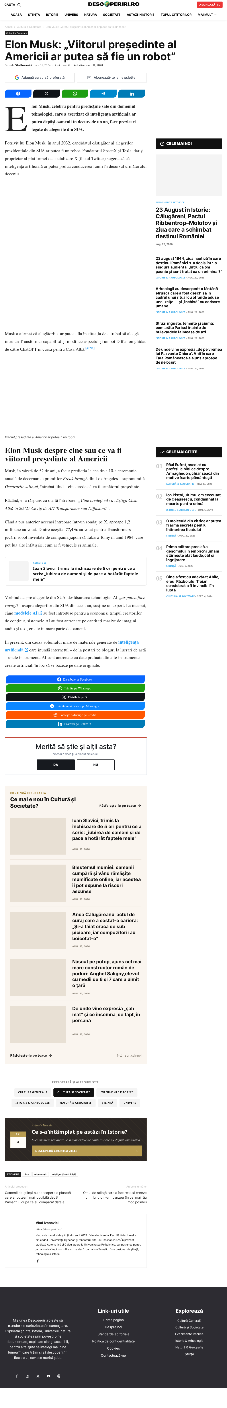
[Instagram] (27, 1376)
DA (55, 765)
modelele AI (25, 613)
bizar (26, 1174)
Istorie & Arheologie (33, 1103)
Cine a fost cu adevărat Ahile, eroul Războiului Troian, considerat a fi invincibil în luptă (192, 583)
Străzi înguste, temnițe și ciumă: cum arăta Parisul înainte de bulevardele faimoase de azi (185, 327)
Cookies (113, 1348)
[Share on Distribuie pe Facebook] (18, 94)
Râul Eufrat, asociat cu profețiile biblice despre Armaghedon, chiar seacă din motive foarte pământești (192, 471)
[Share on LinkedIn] (131, 94)
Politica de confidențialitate (113, 1341)
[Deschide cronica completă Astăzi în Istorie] (76, 1139)
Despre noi (113, 1327)
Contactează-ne (113, 1355)
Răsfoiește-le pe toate (117, 805)
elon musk (40, 1174)
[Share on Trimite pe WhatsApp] (75, 94)
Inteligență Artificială (64, 1174)
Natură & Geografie (76, 1103)
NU (95, 765)
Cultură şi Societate (29, 26)
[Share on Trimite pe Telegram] (103, 94)
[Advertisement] (113, 1398)
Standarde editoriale (113, 1334)
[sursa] (90, 347)
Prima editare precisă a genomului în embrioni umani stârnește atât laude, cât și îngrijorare (192, 553)
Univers (129, 1103)
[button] (13, 4)
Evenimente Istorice (116, 1092)
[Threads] (59, 1376)
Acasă (9, 26)
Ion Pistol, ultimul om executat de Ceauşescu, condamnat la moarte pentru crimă (193, 499)
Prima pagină (113, 1320)
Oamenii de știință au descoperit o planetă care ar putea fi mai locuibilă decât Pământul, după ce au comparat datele (38, 1197)
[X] (38, 1376)
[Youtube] (48, 1376)
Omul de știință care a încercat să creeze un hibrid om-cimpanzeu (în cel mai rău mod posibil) (115, 1197)
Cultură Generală (32, 1092)
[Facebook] (39, 1261)
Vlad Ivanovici (23, 65)
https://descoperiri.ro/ (48, 1229)
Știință (107, 1103)
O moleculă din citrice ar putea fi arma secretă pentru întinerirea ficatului (193, 525)
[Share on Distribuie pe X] (46, 94)
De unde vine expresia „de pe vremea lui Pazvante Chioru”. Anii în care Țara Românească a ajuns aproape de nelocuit (189, 356)
